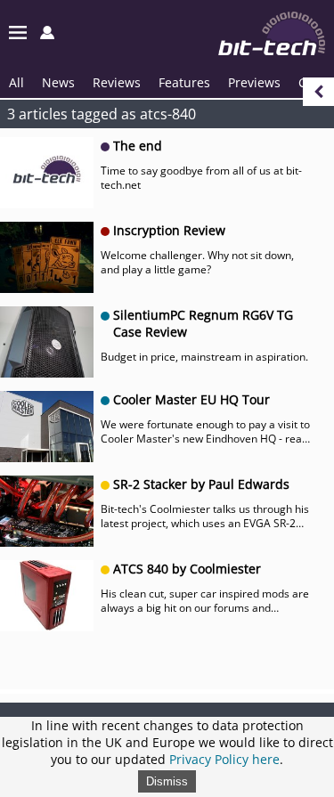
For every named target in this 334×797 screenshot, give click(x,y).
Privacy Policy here (224, 759)
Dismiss (167, 781)
